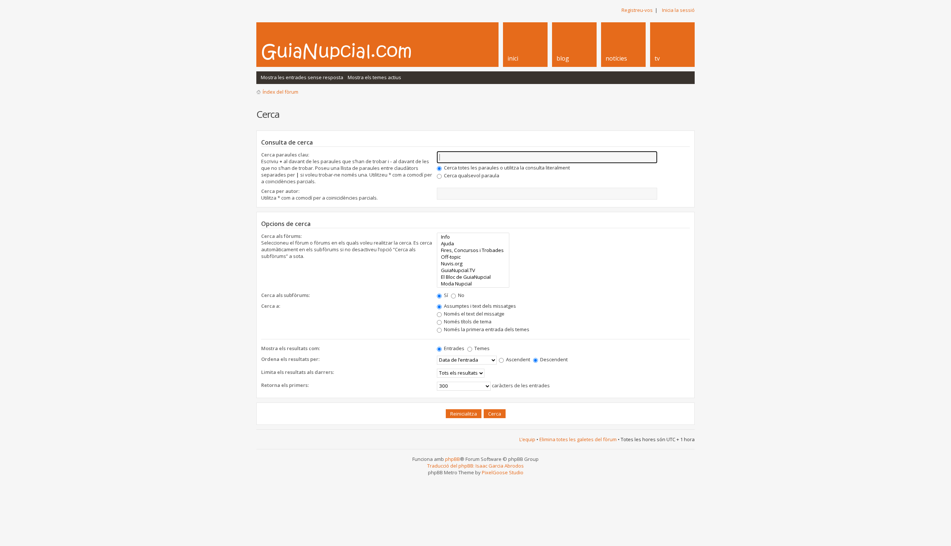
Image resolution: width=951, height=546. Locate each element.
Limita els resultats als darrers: (297, 372)
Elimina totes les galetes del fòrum (578, 439)
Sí (445, 295)
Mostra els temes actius (374, 77)
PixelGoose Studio (502, 472)
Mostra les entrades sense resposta (302, 77)
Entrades (453, 348)
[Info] (473, 236)
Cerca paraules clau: (285, 154)
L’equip (527, 439)
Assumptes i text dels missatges (479, 306)
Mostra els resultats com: (290, 348)
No (460, 295)
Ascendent (517, 359)
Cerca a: (270, 306)
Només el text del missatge (473, 313)
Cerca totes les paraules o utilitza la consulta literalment (506, 167)
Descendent (553, 359)
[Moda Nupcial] (473, 283)
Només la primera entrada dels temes (486, 329)
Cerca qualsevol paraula (471, 175)
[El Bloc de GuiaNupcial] (473, 277)
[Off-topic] (473, 256)
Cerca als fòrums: (281, 236)
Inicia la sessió (678, 10)
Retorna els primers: (285, 385)
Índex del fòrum (280, 91)
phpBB (452, 459)
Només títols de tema (467, 321)
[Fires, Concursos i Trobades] (473, 250)
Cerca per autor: (280, 191)
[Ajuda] (473, 243)
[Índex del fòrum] (344, 51)
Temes (481, 348)
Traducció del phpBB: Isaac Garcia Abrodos (475, 465)
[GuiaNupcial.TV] (473, 270)
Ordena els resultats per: (290, 359)
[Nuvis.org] (473, 263)
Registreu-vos (637, 10)
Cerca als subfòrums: (285, 295)
